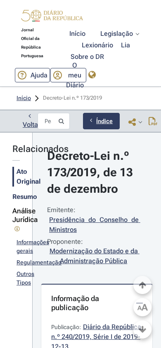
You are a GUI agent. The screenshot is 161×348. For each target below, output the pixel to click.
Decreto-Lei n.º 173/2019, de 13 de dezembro (91, 172)
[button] (52, 17)
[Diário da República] (52, 17)
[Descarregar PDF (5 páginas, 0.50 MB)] (153, 122)
